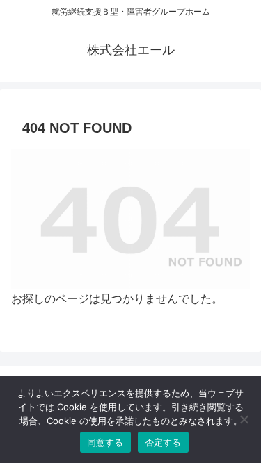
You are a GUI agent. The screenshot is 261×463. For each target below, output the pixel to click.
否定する (163, 442)
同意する (105, 442)
